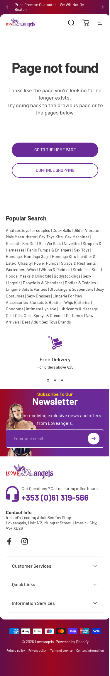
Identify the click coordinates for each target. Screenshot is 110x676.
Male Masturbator (21, 236)
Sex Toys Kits (51, 236)
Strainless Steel (86, 269)
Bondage (14, 256)
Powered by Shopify (69, 648)
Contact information (53, 664)
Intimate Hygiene (41, 308)
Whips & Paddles (55, 269)
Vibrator (92, 230)
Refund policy (29, 657)
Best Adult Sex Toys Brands (46, 321)
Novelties (72, 243)
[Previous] (8, 7)
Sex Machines (77, 236)
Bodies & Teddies (80, 282)
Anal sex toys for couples (28, 230)
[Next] (101, 7)
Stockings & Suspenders (71, 289)
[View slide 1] (48, 380)
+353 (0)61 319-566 (55, 497)
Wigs (68, 302)
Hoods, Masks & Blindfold (28, 275)
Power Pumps (46, 263)
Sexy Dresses (38, 295)
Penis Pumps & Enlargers (49, 249)
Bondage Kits (64, 256)
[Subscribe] (93, 438)
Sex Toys (81, 249)
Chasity (25, 263)
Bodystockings (67, 275)
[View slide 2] (55, 380)
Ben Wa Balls (50, 243)
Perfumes (74, 315)
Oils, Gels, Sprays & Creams (39, 315)
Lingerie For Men (67, 295)
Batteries (82, 302)
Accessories (17, 302)
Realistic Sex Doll (21, 243)
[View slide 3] (62, 380)
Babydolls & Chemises (42, 282)
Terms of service (74, 657)
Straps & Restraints (78, 263)
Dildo (78, 230)
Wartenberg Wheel (22, 269)
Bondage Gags (37, 256)
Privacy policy (51, 657)
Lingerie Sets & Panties (26, 289)
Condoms (14, 308)
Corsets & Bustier (46, 302)
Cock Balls (62, 230)
